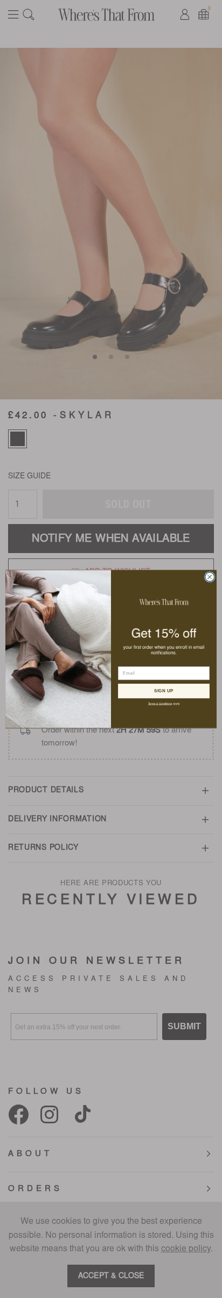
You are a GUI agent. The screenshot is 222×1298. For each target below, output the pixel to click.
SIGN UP (164, 691)
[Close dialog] (209, 577)
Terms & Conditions (160, 703)
